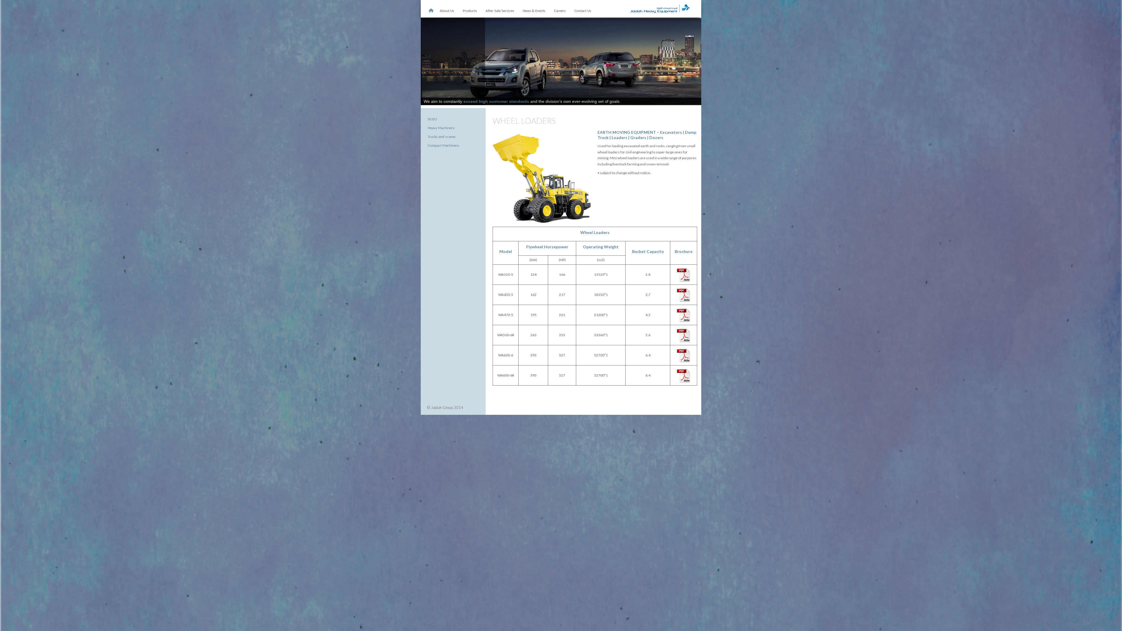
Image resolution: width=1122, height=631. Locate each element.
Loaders (619, 137)
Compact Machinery (443, 146)
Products (470, 11)
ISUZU (432, 119)
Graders (638, 137)
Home (431, 10)
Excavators (671, 132)
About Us (447, 11)
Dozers (656, 137)
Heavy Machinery (441, 128)
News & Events (534, 11)
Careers (560, 11)
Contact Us (582, 11)
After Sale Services (500, 11)
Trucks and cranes (442, 137)
